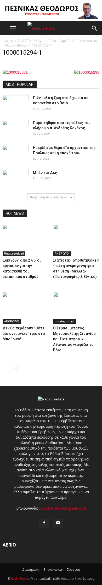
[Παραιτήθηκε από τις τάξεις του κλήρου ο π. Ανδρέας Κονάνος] (16, 129)
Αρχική (8, 40)
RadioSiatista (20, 578)
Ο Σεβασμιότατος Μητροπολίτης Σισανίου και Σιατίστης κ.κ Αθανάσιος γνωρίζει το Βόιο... (74, 339)
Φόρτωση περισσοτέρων (49, 197)
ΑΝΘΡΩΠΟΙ (62, 253)
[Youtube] (58, 523)
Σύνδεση (73, 569)
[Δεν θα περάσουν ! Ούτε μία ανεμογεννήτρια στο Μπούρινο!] (26, 308)
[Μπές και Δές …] (16, 179)
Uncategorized (14, 253)
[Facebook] (44, 523)
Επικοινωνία (53, 569)
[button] (94, 28)
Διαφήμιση (30, 569)
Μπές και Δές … (46, 173)
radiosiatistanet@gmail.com (62, 508)
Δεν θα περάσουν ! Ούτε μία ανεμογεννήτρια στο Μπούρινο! (24, 333)
